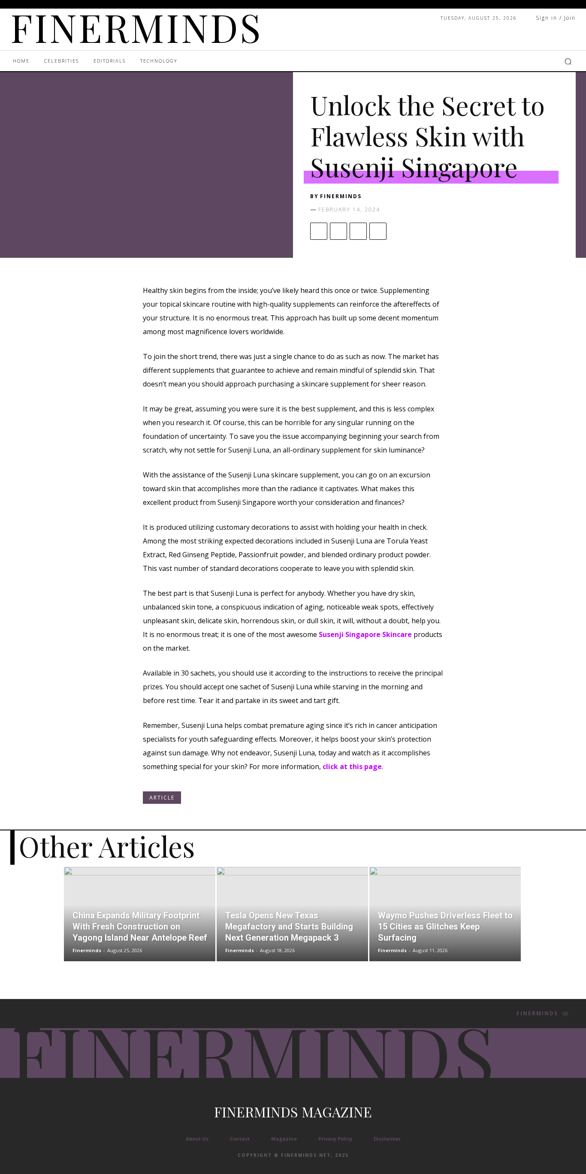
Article (162, 797)
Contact (240, 1138)
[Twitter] (338, 231)
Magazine (284, 1138)
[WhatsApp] (378, 231)
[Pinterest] (358, 231)
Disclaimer (387, 1138)
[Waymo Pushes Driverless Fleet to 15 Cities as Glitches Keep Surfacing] (445, 914)
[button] (568, 61)
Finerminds (341, 196)
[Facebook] (318, 231)
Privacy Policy (335, 1138)
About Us (197, 1138)
